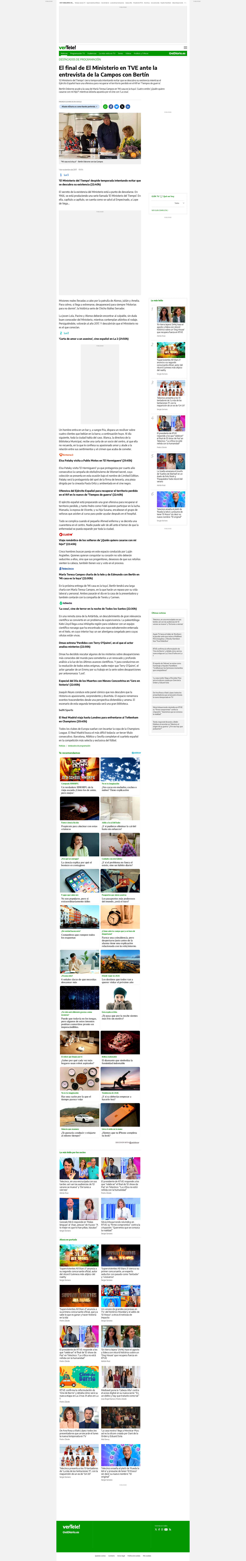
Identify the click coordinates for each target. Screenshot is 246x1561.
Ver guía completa (159, 210)
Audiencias (91, 53)
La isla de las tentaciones (117, 3)
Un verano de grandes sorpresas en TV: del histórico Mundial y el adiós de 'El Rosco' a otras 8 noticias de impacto (120, 1313)
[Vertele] (71, 1527)
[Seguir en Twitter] (156, 1529)
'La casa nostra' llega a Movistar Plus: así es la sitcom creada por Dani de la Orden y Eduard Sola (120, 1433)
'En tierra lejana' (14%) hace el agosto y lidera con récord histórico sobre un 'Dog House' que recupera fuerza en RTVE (120, 1353)
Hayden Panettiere (166, 3)
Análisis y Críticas (141, 53)
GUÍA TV (163, 196)
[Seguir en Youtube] (166, 1529)
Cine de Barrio (105, 3)
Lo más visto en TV (107, 53)
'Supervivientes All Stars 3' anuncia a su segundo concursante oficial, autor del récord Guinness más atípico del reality (78, 1272)
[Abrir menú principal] (185, 47)
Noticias (64, 53)
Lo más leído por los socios (73, 1152)
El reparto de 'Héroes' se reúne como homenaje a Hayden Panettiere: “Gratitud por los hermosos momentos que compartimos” (168, 666)
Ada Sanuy (105, 1439)
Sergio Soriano (65, 1231)
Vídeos (128, 53)
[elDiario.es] (71, 1532)
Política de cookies (134, 1556)
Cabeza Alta (128, 3)
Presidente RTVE (138, 3)
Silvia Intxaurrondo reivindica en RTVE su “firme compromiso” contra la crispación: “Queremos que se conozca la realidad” (120, 1226)
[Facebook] (111, 106)
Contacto (111, 1556)
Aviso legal (121, 1556)
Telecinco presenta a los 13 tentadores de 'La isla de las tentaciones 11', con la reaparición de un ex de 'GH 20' (79, 1471)
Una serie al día (155, 3)
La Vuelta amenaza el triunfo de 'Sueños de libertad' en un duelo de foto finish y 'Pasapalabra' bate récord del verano (170, 476)
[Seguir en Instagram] (162, 1529)
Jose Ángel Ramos (108, 1399)
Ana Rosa (147, 3)
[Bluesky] (116, 106)
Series (120, 53)
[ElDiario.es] (177, 53)
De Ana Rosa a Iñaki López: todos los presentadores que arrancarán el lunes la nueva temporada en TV (79, 1433)
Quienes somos (100, 1556)
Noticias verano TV (80, 3)
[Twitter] (122, 106)
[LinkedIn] (128, 106)
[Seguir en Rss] (170, 1529)
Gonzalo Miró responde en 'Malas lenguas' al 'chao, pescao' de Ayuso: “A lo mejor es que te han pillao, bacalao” (79, 1224)
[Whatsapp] (105, 106)
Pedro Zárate (106, 1193)
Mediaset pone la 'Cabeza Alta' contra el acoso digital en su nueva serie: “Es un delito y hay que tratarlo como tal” (120, 1393)
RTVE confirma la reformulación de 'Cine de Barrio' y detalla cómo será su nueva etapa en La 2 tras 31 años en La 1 (79, 1394)
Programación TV (77, 53)
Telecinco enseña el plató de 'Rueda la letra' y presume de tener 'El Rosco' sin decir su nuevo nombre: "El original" (170, 513)
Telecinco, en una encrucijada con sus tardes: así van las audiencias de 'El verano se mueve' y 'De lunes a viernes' (78, 1185)
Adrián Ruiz (64, 1193)
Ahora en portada (68, 1239)
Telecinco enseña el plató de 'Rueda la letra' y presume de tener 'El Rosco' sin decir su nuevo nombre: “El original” (120, 1472)
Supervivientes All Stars (93, 3)
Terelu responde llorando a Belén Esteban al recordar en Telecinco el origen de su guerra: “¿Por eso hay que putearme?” (168, 725)
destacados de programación (79, 746)
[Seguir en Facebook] (159, 1529)
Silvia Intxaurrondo (177, 3)
